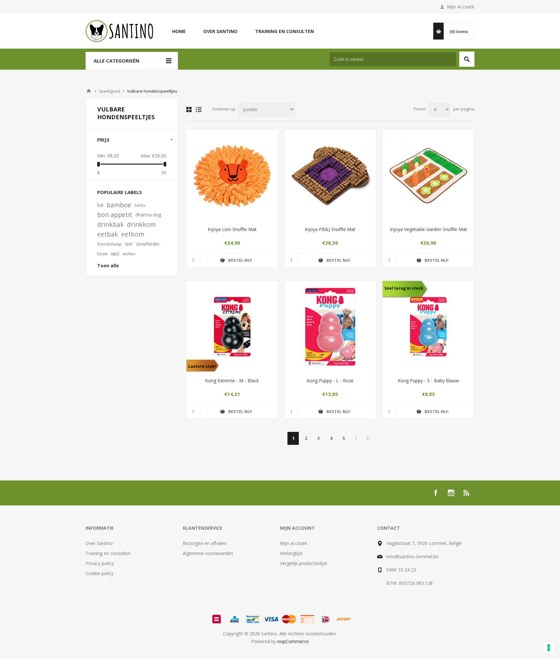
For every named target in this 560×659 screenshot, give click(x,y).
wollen (128, 254)
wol (115, 253)
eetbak (107, 234)
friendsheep (109, 244)
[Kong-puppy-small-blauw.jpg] (428, 327)
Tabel (189, 109)
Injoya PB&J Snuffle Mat (330, 229)
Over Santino (99, 543)
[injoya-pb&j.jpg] (330, 175)
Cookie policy (99, 573)
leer (129, 244)
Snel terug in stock (403, 288)
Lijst (199, 109)
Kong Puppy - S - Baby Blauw (428, 380)
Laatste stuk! (202, 366)
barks (140, 205)
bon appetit (114, 214)
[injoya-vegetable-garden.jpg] (428, 175)
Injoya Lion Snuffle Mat (232, 229)
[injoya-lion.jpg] (232, 175)
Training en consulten (108, 553)
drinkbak (110, 224)
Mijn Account (460, 7)
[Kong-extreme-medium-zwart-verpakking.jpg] (232, 327)
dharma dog (148, 215)
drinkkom (141, 224)
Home (89, 91)
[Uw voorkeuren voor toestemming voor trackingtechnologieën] (548, 648)
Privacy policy (100, 563)
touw (102, 253)
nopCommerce (293, 641)
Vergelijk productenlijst (303, 563)
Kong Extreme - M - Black (232, 380)
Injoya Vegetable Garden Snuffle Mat (428, 229)
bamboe (119, 205)
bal (100, 205)
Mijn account (293, 543)
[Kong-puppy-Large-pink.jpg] (330, 327)
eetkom (132, 234)
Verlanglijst (291, 553)
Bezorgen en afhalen (205, 543)
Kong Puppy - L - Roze (330, 380)
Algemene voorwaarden (208, 553)
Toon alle (108, 265)
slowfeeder (147, 244)
